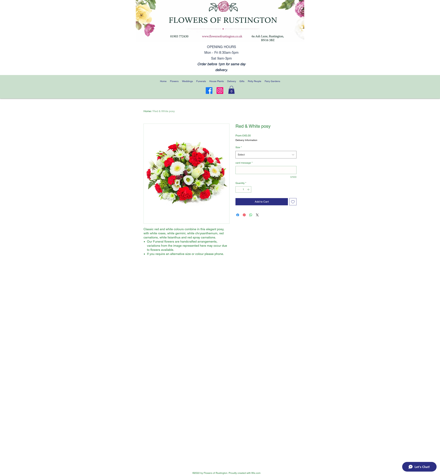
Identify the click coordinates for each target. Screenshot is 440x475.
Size (238, 147)
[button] (231, 90)
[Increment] (248, 189)
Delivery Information (246, 140)
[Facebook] (209, 90)
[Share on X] (257, 215)
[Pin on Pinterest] (244, 215)
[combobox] (265, 154)
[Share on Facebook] (238, 215)
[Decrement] (238, 189)
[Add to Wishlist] (292, 201)
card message (243, 162)
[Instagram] (220, 90)
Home (147, 111)
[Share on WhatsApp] (251, 215)
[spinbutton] (243, 189)
